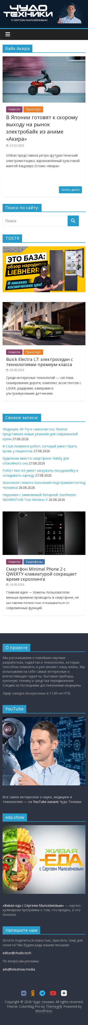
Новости (14, 109)
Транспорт (33, 109)
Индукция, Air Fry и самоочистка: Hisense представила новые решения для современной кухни (40, 434)
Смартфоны (34, 562)
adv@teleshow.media (19, 969)
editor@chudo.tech (17, 953)
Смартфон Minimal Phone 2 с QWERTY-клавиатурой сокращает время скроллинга (41, 574)
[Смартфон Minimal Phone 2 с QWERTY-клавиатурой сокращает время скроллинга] (44, 514)
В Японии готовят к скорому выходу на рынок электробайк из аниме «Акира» (42, 128)
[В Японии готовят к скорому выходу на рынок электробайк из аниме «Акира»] (44, 59)
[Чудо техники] (44, 5)
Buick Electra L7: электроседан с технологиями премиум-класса (39, 361)
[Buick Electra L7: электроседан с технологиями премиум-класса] (44, 304)
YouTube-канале (46, 801)
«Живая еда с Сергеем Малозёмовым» (33, 905)
